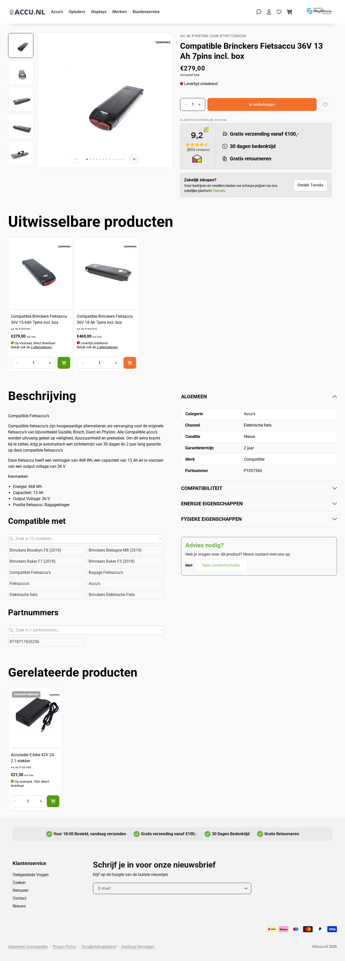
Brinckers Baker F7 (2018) (33, 561)
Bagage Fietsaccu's (106, 572)
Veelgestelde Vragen (31, 874)
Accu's (94, 583)
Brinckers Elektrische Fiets (112, 594)
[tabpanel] (259, 482)
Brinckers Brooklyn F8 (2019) (35, 550)
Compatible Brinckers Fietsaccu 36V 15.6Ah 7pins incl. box (39, 319)
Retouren (21, 890)
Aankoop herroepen (137, 946)
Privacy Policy (64, 946)
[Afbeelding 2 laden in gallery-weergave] (20, 72)
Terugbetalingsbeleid (98, 946)
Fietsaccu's (19, 583)
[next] (134, 159)
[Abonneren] (245, 888)
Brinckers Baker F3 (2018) (112, 561)
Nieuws (19, 906)
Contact (20, 898)
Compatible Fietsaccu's (30, 572)
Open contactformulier (221, 565)
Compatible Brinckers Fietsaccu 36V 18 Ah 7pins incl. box (105, 319)
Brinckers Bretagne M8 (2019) (115, 550)
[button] (259, 12)
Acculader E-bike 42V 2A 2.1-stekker (32, 757)
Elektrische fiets (23, 594)
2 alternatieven (41, 347)
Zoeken (19, 882)
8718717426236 (24, 641)
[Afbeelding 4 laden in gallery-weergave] (20, 126)
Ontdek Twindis (311, 185)
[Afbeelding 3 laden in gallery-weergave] (20, 99)
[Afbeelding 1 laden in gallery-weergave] (20, 45)
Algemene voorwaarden (28, 946)
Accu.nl (321, 946)
